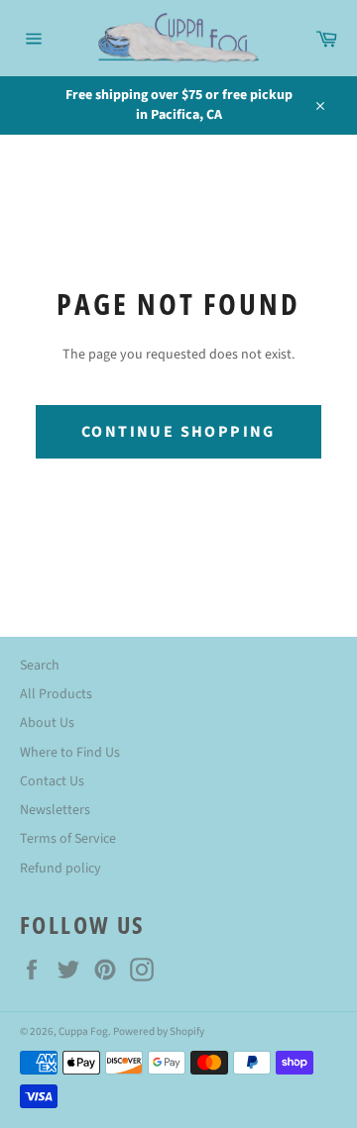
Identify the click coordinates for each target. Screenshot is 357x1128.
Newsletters (55, 810)
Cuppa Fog (83, 1031)
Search (40, 665)
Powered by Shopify (158, 1031)
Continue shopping (178, 432)
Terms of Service (68, 839)
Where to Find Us (70, 753)
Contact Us (52, 781)
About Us (47, 723)
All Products (56, 694)
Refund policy (60, 868)
